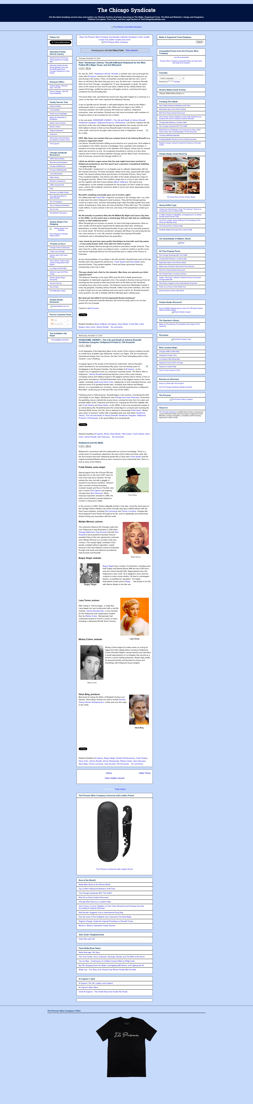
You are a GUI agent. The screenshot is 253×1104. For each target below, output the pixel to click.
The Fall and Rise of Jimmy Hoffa (171, 226)
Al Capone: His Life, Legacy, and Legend (96, 983)
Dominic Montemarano (125, 758)
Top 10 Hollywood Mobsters (60, 205)
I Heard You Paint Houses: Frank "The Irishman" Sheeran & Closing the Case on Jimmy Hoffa (180, 210)
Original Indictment (56, 131)
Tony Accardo (110, 764)
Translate (176, 82)
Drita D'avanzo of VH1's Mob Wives (171, 291)
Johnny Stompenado (95, 611)
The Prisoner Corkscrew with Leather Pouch (114, 869)
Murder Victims (55, 127)
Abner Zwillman (120, 182)
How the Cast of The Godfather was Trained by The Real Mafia (105, 917)
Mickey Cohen (91, 616)
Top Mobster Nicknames (58, 213)
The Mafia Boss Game (57, 291)
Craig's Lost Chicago (57, 251)
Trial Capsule (54, 144)
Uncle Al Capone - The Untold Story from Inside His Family (103, 992)
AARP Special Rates (57, 159)
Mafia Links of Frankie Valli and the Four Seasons (176, 266)
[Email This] (80, 68)
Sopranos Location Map (167, 367)
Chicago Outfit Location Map (169, 352)
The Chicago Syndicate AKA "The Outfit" (95, 893)
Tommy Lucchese (128, 511)
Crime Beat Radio (56, 174)
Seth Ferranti (92, 308)
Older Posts (145, 773)
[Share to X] (85, 68)
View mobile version (115, 778)
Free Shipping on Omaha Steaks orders (59, 235)
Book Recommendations (58, 162)
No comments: (117, 327)
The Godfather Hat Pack (60, 340)
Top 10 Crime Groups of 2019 (169, 370)
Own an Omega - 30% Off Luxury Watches (59, 92)
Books (106, 434)
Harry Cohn (90, 327)
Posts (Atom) (120, 789)
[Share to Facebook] (87, 68)
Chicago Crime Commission (60, 248)
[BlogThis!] (82, 68)
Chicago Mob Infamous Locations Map (95, 902)
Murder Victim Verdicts (58, 123)
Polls (51, 189)
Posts (55, 320)
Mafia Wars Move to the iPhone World (94, 884)
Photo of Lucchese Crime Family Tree (172, 287)
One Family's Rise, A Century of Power (172, 274)
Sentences (53, 134)
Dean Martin (135, 262)
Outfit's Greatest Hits (57, 185)
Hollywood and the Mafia (91, 443)
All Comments (58, 324)
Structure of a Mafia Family (59, 192)
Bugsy (127, 581)
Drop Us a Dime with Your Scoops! (171, 383)
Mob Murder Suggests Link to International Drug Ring (101, 912)
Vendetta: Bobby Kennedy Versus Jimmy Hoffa (175, 230)
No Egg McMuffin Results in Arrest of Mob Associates (178, 139)
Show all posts (131, 50)
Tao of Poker (54, 287)
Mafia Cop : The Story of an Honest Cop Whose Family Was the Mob (107, 970)
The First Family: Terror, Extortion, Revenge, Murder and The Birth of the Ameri (112, 957)
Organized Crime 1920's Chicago (171, 363)
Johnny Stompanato (111, 761)
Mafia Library (54, 177)
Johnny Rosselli (95, 374)
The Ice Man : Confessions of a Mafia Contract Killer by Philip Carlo (107, 961)
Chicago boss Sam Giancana (127, 397)
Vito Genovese (111, 511)
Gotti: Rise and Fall (87, 939)
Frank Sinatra (120, 262)
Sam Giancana (103, 437)
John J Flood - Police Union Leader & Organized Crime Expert (59, 263)
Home (109, 773)
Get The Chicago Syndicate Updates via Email (175, 387)
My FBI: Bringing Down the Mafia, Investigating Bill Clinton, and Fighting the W (111, 965)
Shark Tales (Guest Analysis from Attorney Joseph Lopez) (60, 139)
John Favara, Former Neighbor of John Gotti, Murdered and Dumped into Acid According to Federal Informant (180, 118)
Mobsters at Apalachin (57, 181)
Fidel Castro (136, 410)
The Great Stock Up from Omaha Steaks (181, 197)
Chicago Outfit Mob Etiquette (169, 135)
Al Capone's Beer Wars (88, 987)
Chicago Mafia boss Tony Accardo (93, 532)
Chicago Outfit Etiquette (58, 170)
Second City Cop (56, 283)
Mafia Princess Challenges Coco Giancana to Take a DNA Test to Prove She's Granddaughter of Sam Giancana (179, 131)
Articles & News (55, 106)
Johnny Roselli (102, 327)
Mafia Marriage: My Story (89, 952)
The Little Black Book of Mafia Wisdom (58, 197)
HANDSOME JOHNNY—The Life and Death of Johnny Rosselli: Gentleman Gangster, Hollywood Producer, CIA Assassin (110, 341)
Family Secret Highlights (58, 114)
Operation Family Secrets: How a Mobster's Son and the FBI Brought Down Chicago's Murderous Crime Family (60, 69)
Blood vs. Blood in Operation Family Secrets (97, 925)
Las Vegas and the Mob (58, 268)
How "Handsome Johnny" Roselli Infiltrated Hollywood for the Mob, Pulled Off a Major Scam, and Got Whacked (112, 64)
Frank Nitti (100, 197)
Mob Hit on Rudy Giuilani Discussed (93, 897)
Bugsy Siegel (108, 566)
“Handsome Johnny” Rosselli (106, 74)
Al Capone (91, 76)
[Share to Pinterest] (90, 68)
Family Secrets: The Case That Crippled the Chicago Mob (59, 60)
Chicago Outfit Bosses (57, 166)
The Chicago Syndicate (126, 11)
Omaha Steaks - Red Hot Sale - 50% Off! (58, 87)
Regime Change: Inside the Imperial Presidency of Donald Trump (106, 921)
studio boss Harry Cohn (103, 382)
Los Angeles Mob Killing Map (169, 359)
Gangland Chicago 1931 (168, 355)
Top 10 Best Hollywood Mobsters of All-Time (97, 889)
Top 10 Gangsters (56, 202)
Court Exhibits (55, 110)
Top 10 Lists (54, 209)
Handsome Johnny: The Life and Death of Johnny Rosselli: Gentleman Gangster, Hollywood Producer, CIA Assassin (112, 415)
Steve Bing (83, 764)
